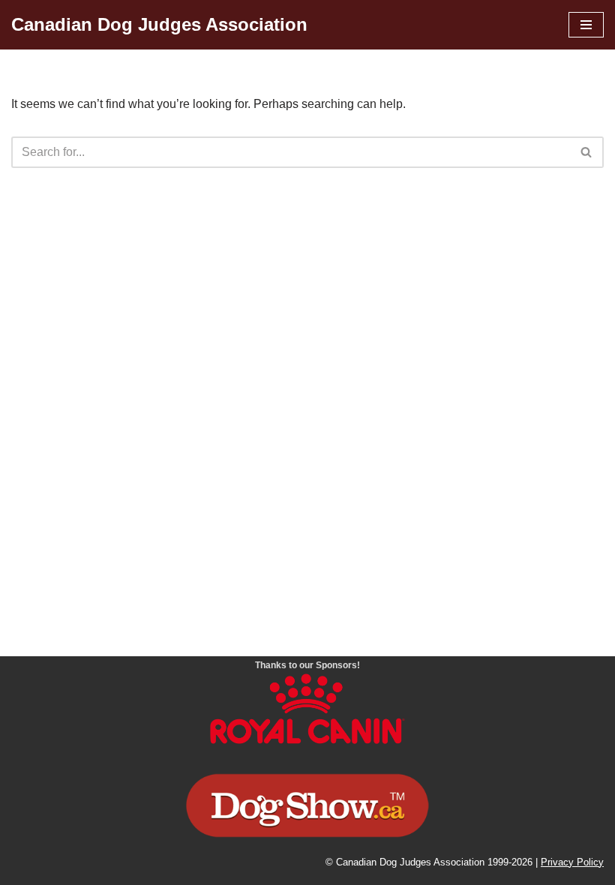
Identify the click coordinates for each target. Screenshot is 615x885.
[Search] (587, 152)
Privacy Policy (572, 862)
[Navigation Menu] (586, 25)
